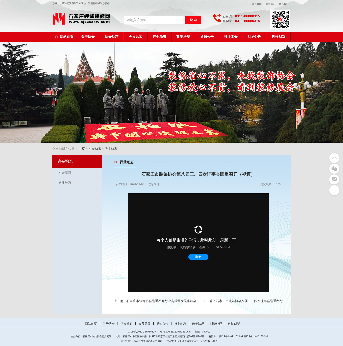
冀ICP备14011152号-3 (256, 336)
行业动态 (159, 37)
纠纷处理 (254, 37)
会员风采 (135, 37)
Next (302, 92)
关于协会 (88, 37)
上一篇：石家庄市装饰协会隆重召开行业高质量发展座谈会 (155, 301)
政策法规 (183, 37)
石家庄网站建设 (209, 341)
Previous (41, 92)
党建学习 (64, 182)
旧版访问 (270, 4)
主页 (82, 148)
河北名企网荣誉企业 (188, 341)
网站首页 (66, 37)
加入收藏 (257, 4)
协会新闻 (64, 172)
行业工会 (231, 37)
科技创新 (278, 37)
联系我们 (284, 4)
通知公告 (207, 37)
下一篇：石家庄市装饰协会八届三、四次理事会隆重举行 (243, 301)
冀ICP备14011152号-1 (231, 336)
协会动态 (112, 37)
